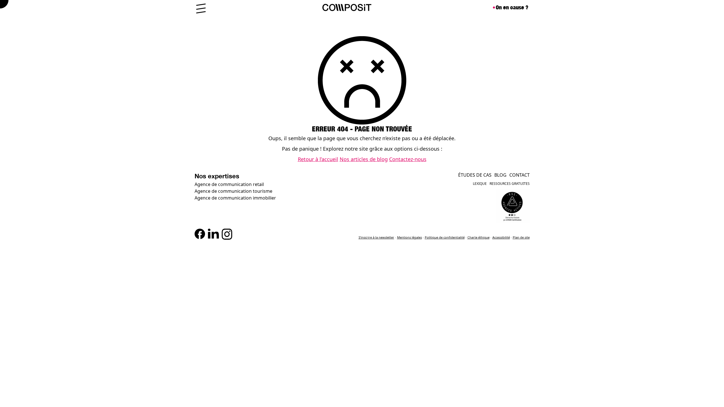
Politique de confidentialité (445, 237)
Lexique (480, 183)
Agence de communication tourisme (233, 191)
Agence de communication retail (229, 184)
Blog (500, 175)
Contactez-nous (407, 159)
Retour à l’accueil (318, 159)
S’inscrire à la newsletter (376, 237)
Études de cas (475, 175)
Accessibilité (501, 237)
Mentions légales (409, 237)
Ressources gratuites (510, 183)
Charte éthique (478, 237)
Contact (519, 175)
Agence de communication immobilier (235, 198)
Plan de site (521, 237)
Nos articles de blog (364, 159)
